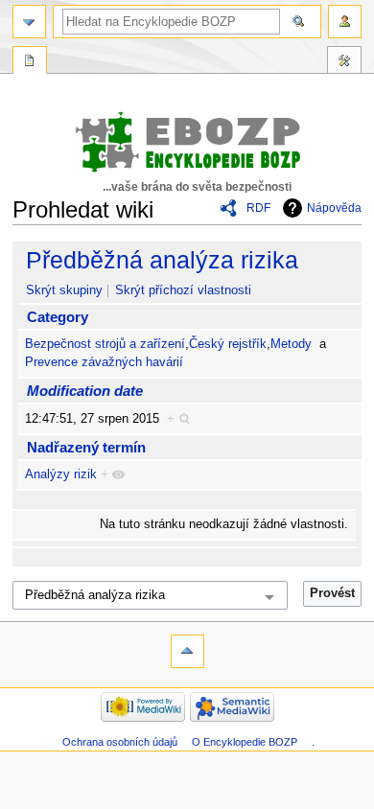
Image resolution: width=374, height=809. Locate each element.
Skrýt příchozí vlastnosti (183, 290)
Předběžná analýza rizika (162, 259)
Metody (291, 344)
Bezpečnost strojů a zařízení (105, 344)
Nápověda (334, 208)
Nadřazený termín (86, 447)
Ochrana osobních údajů (119, 742)
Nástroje (344, 62)
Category (57, 317)
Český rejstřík (228, 344)
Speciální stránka (29, 62)
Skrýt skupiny (64, 290)
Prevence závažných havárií (104, 362)
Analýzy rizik (61, 474)
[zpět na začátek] (187, 651)
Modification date (85, 390)
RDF (258, 208)
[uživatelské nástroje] (345, 21)
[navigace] (29, 21)
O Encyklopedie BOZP (244, 742)
